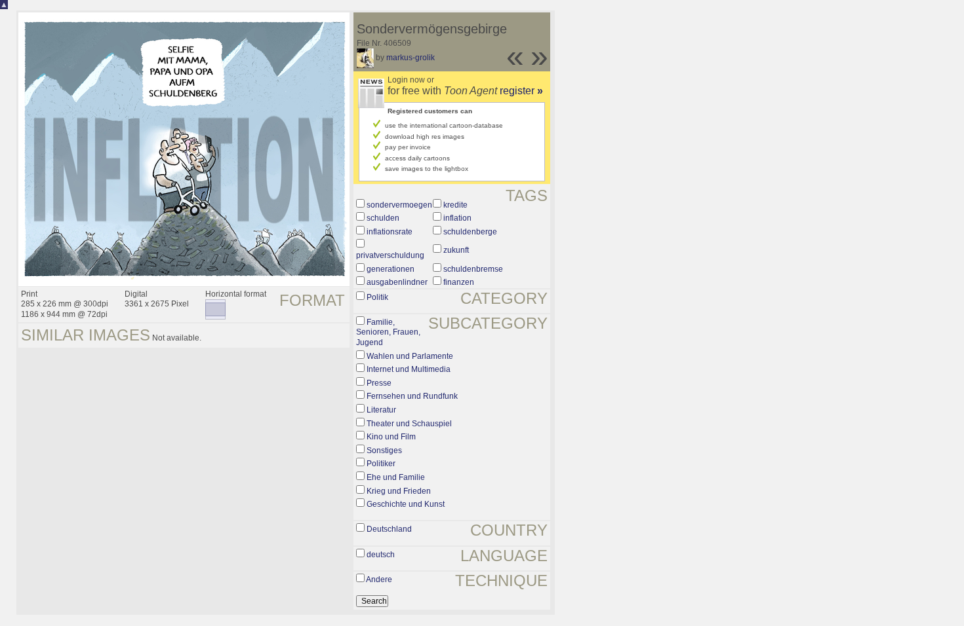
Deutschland (389, 529)
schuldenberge (470, 231)
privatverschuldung (390, 255)
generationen (390, 269)
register (521, 90)
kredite (455, 205)
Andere (379, 579)
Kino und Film (391, 436)
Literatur (381, 409)
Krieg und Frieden (399, 491)
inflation (457, 218)
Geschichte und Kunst (406, 504)
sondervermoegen (399, 205)
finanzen (458, 282)
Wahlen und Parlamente (410, 356)
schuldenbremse (473, 269)
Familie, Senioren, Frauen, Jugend (388, 332)
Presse (379, 383)
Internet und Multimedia (409, 369)
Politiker (381, 463)
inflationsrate (389, 231)
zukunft (456, 250)
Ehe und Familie (396, 477)
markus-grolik (410, 57)
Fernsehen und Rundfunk (412, 396)
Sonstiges (384, 450)
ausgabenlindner (397, 282)
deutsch (381, 554)
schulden (383, 218)
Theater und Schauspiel (409, 423)
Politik (377, 297)
